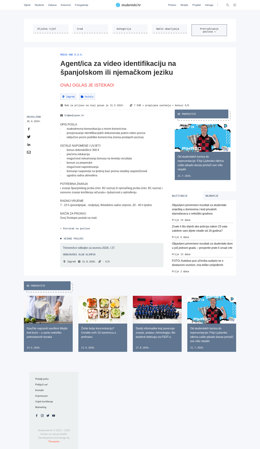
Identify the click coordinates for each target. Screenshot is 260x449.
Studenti (39, 5)
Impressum (41, 395)
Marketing (40, 407)
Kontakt (39, 390)
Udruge (209, 5)
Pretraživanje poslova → (209, 30)
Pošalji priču (42, 378)
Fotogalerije (81, 5)
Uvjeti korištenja (44, 401)
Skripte (184, 5)
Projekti (196, 5)
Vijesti (27, 5)
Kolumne (66, 5)
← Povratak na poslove (75, 228)
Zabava (52, 5)
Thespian (54, 441)
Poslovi (172, 5)
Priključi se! (41, 384)
